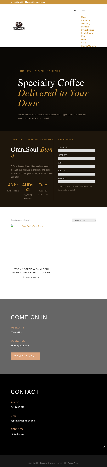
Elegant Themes (47, 463)
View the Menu (25, 356)
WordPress (73, 463)
